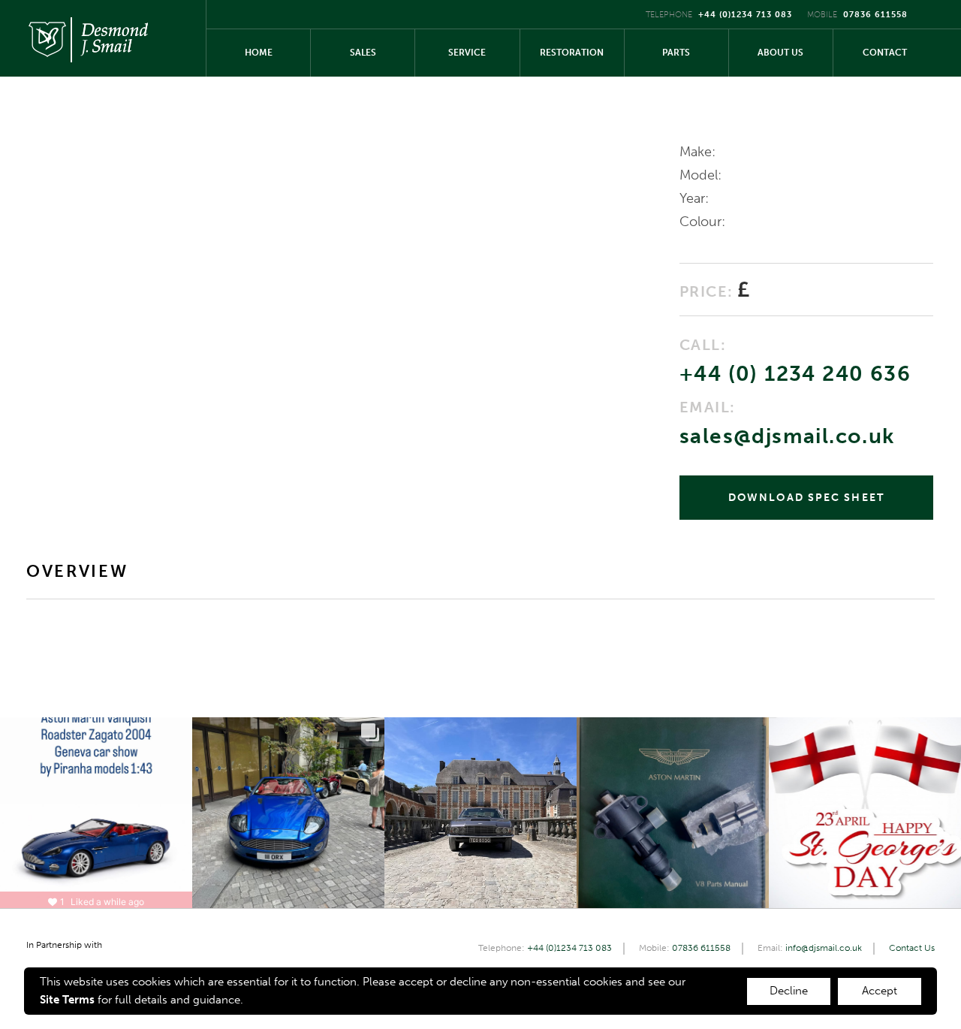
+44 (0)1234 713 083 (745, 15)
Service (467, 52)
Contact (885, 52)
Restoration (572, 52)
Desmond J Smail (88, 38)
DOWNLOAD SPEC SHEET (806, 497)
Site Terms (67, 999)
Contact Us (912, 948)
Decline (789, 990)
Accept (879, 990)
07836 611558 (875, 15)
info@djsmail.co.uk (823, 948)
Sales (363, 52)
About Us (780, 52)
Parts (676, 52)
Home (259, 52)
